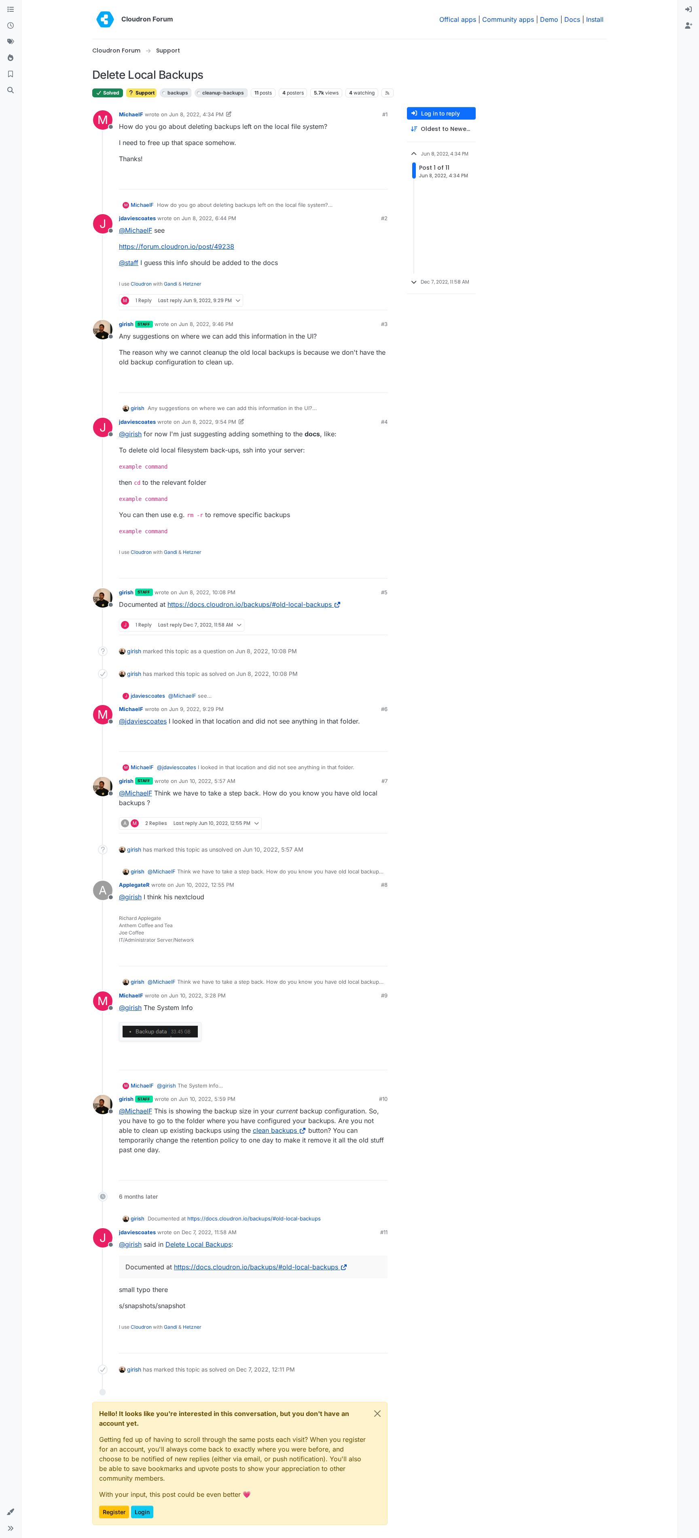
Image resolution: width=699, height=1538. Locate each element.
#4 (384, 422)
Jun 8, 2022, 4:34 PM (196, 114)
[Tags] (10, 42)
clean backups (275, 1130)
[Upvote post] (369, 179)
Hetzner (192, 284)
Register (114, 1512)
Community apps (508, 19)
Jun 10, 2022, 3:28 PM (197, 995)
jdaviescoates (137, 218)
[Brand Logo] (105, 19)
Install (595, 19)
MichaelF (131, 114)
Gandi (170, 284)
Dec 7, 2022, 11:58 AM (209, 1232)
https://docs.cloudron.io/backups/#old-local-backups (249, 604)
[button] (10, 1512)
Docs (572, 19)
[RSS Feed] (387, 92)
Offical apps (457, 19)
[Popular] (10, 58)
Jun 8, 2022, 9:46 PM (206, 324)
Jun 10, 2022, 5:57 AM (207, 781)
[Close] (377, 1413)
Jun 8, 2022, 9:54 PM (209, 422)
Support (144, 93)
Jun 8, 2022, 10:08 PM (207, 592)
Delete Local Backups (198, 1244)
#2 (384, 218)
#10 (383, 1099)
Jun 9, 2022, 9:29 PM (196, 709)
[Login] (688, 9)
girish (126, 324)
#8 (384, 885)
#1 (385, 114)
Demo (549, 19)
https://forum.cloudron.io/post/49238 (176, 246)
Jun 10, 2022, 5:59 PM (207, 1099)
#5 (384, 592)
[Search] (10, 90)
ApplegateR (134, 885)
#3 (384, 324)
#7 (384, 781)
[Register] (688, 25)
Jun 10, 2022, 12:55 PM (205, 885)
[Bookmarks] (10, 74)
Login (142, 1512)
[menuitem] (688, 9)
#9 (384, 995)
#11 (384, 1232)
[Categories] (10, 9)
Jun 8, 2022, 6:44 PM (209, 218)
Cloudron (141, 284)
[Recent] (10, 25)
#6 (384, 709)
